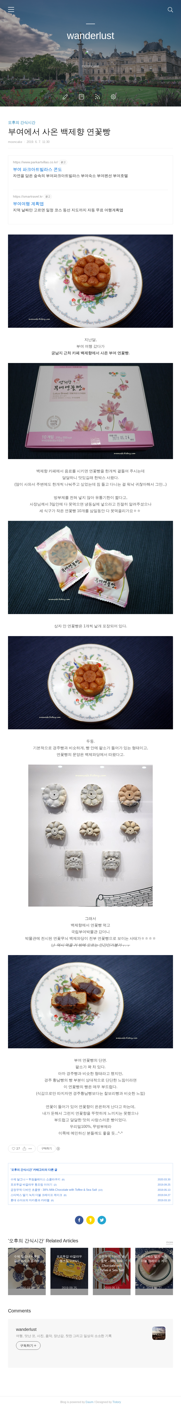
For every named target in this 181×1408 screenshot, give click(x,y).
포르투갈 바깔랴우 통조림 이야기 (31, 1184)
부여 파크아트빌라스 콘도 (37, 169)
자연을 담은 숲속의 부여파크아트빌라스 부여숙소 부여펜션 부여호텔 (70, 176)
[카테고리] (11, 9)
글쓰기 (66, 97)
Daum (89, 1402)
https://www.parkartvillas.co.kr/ (35, 162)
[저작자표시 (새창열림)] (58, 1149)
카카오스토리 (90, 1220)
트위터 (102, 1220)
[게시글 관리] (30, 1148)
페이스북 (79, 1220)
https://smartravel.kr (28, 196)
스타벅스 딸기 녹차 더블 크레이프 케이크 (36, 1195)
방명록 (82, 97)
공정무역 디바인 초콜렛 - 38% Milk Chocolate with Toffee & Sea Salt (54, 1189)
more (169, 1242)
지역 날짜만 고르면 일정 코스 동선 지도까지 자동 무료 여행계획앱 (68, 210)
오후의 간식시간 (21, 122)
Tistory (116, 1402)
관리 (114, 97)
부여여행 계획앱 (28, 203)
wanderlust (90, 35)
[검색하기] (170, 9)
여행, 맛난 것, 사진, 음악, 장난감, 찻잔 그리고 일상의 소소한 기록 (64, 1336)
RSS (98, 97)
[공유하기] (24, 1148)
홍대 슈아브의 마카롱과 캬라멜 (30, 1200)
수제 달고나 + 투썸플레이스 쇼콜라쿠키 (35, 1179)
